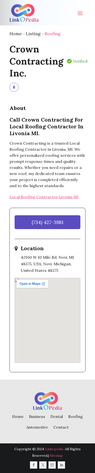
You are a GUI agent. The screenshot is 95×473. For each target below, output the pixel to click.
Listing (33, 33)
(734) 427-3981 (47, 222)
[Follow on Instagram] (52, 465)
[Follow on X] (43, 465)
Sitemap (56, 455)
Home (16, 33)
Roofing (53, 33)
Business (37, 416)
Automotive (37, 427)
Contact (61, 427)
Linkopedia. (54, 449)
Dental (56, 416)
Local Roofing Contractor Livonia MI (44, 196)
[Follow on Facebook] (33, 465)
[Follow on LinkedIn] (61, 465)
